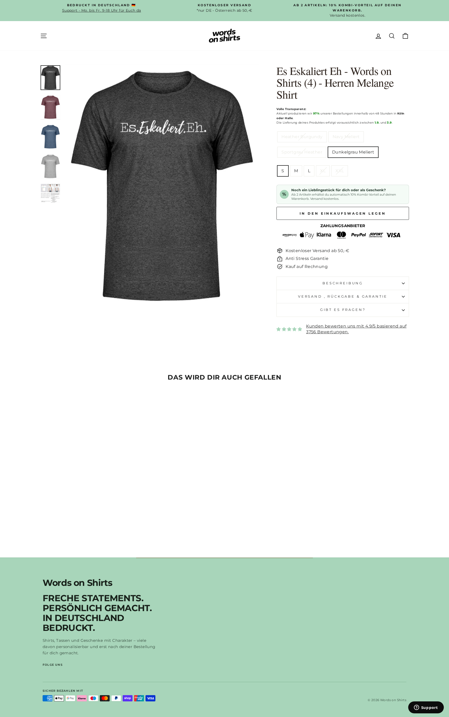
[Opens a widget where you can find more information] (426, 707)
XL (323, 170)
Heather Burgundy (301, 136)
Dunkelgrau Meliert (353, 152)
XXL (339, 170)
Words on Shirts (77, 583)
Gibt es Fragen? (343, 310)
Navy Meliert (346, 136)
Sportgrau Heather (301, 152)
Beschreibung (342, 283)
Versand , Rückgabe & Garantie (342, 296)
